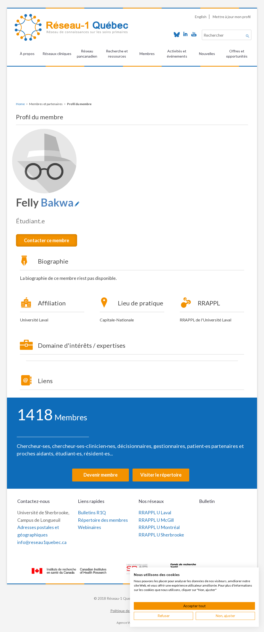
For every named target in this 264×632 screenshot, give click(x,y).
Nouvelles (207, 53)
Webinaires (89, 527)
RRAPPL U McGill (156, 520)
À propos (27, 53)
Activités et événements (177, 53)
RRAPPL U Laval (154, 512)
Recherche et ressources (117, 53)
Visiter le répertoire (161, 475)
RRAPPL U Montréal (159, 527)
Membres (147, 53)
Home (20, 104)
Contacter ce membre (46, 240)
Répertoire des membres (103, 520)
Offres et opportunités (237, 53)
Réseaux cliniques (57, 53)
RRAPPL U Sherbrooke (161, 535)
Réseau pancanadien (87, 53)
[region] (132, 77)
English (201, 16)
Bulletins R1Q (92, 512)
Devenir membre (101, 475)
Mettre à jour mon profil (232, 16)
